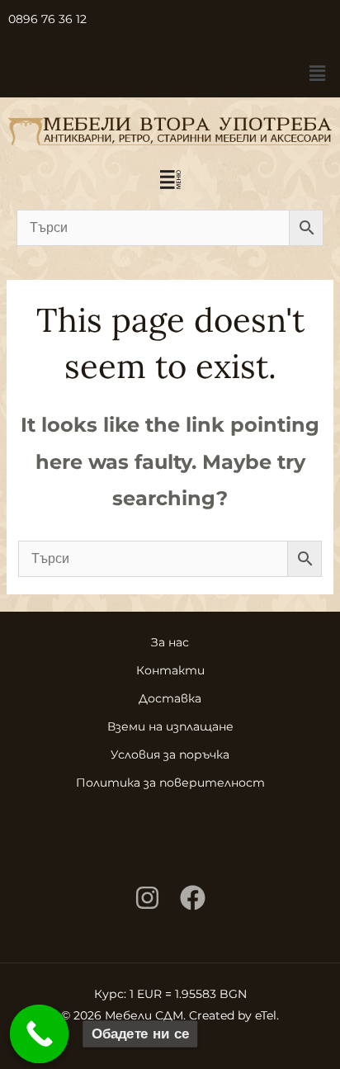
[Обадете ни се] (39, 1034)
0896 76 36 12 (47, 19)
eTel (265, 1015)
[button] (318, 73)
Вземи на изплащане (170, 726)
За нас (170, 642)
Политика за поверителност (170, 782)
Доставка (170, 698)
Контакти (170, 670)
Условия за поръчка (170, 754)
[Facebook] (192, 898)
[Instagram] (147, 898)
